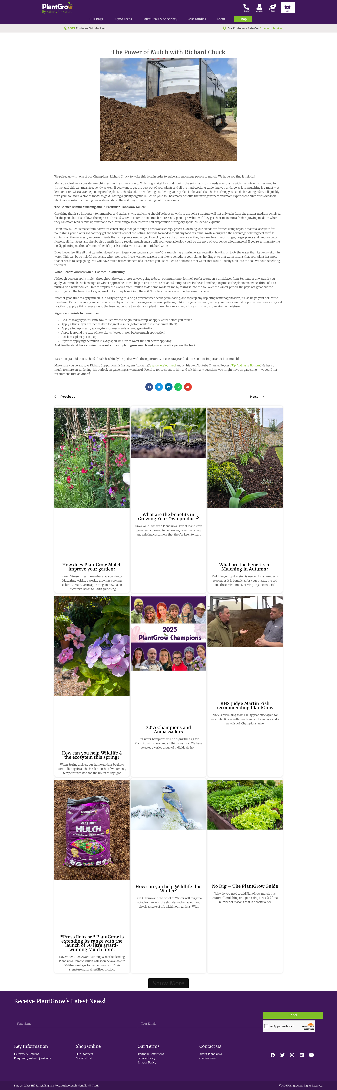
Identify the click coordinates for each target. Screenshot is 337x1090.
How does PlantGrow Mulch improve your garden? (92, 567)
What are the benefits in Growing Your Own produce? (168, 516)
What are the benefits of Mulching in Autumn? (245, 567)
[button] (149, 387)
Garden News (208, 1058)
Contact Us (210, 1046)
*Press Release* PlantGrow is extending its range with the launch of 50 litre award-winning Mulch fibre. (92, 943)
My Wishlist (84, 1058)
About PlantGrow (210, 1054)
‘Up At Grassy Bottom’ (245, 365)
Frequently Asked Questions (32, 1058)
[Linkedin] (301, 1054)
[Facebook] (272, 1054)
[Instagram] (292, 1054)
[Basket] (288, 7)
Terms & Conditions (151, 1054)
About (221, 19)
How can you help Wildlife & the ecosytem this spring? (91, 755)
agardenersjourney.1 (163, 365)
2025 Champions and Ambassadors (168, 729)
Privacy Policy (147, 1062)
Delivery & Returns (26, 1054)
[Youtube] (311, 1054)
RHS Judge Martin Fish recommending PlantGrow (245, 705)
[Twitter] (282, 1054)
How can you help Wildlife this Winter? (168, 889)
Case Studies (197, 19)
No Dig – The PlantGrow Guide (245, 886)
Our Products (84, 1054)
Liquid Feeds (123, 19)
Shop (243, 19)
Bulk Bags (95, 19)
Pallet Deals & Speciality (160, 19)
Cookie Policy (146, 1058)
